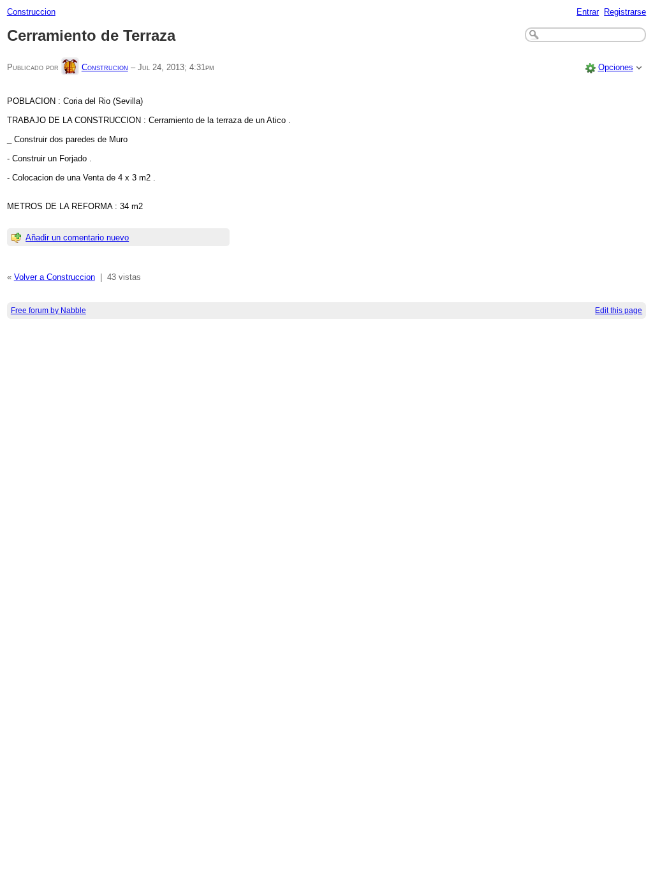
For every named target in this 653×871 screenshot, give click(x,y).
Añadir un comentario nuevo (77, 237)
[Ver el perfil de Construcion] (70, 67)
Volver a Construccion (54, 277)
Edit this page (618, 310)
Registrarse (625, 12)
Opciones (615, 67)
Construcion (105, 67)
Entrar (587, 12)
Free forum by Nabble (48, 310)
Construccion (31, 12)
